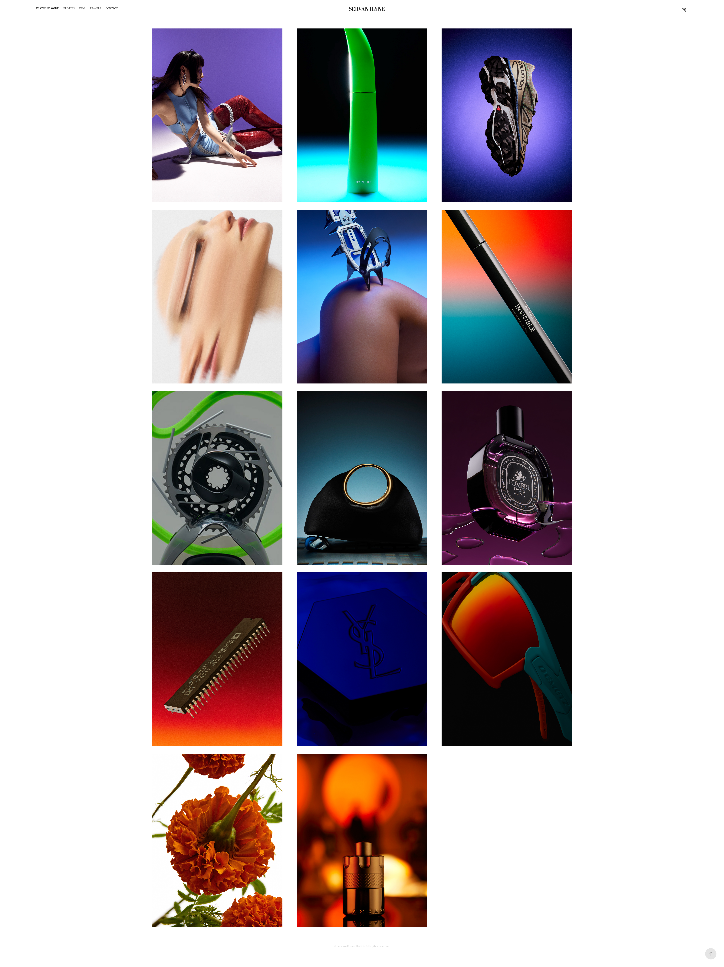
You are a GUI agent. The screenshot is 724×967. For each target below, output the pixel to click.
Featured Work (47, 8)
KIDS (82, 8)
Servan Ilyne (367, 9)
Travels (95, 8)
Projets (69, 8)
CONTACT (112, 8)
